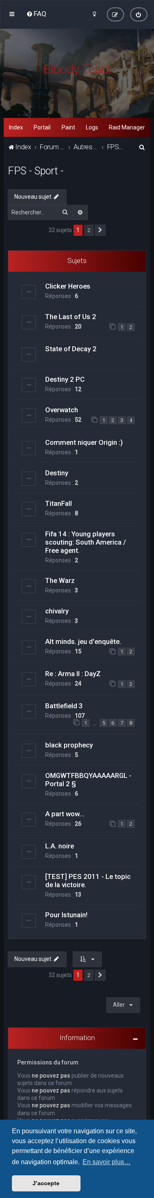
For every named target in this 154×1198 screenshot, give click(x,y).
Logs (92, 127)
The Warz (60, 580)
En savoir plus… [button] (107, 1161)
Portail (42, 127)
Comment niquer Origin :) (84, 442)
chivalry (57, 611)
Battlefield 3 (64, 706)
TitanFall (58, 503)
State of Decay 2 (71, 349)
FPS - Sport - (36, 171)
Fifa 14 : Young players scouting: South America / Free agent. (85, 542)
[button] (100, 230)
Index (16, 127)
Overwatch (61, 410)
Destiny (56, 473)
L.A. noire (59, 846)
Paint (68, 127)
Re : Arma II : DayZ (73, 673)
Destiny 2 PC (65, 379)
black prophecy (69, 745)
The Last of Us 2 (70, 316)
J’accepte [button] (46, 1183)
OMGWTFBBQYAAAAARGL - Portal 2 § (88, 779)
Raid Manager (127, 127)
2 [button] (88, 230)
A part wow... (64, 814)
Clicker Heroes (67, 286)
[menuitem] (36, 13)
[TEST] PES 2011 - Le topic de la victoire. (88, 880)
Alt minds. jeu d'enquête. (83, 641)
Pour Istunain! (66, 915)
